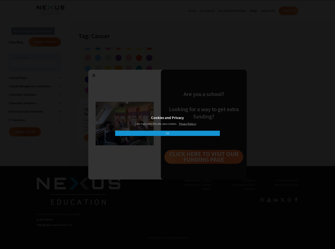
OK (167, 133)
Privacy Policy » (187, 123)
